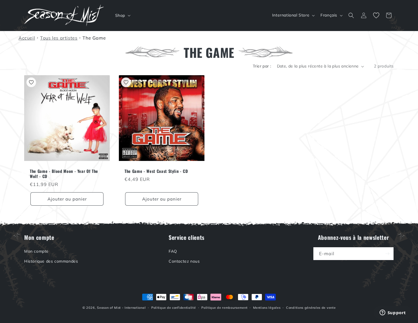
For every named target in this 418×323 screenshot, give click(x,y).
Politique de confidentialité (173, 308)
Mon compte (36, 251)
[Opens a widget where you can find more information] (392, 313)
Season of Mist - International (121, 308)
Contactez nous (184, 261)
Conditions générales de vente (311, 308)
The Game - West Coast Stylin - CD (156, 171)
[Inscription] (387, 253)
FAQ (173, 251)
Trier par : (262, 66)
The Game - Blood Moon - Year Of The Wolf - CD (64, 174)
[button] (122, 15)
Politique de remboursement (224, 308)
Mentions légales (266, 308)
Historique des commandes (51, 261)
